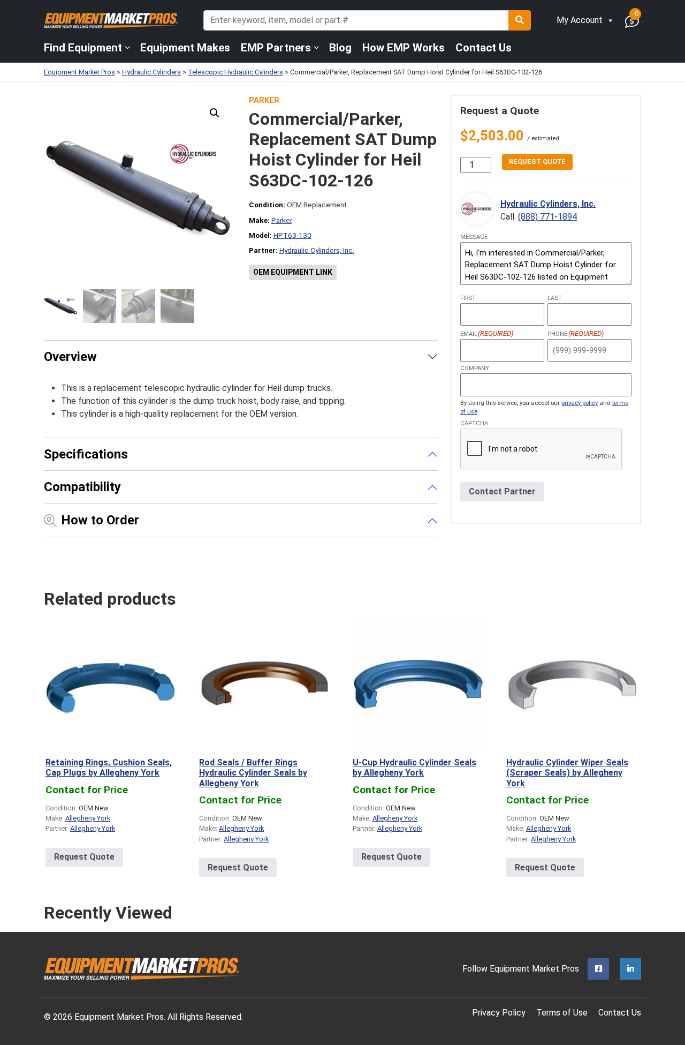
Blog (340, 47)
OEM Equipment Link (292, 272)
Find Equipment (83, 47)
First (468, 298)
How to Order (100, 520)
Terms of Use (562, 1013)
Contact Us (483, 47)
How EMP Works (403, 47)
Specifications (86, 454)
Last (554, 298)
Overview (70, 356)
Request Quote (537, 161)
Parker (264, 100)
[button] (214, 113)
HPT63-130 (292, 235)
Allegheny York (87, 818)
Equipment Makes (185, 47)
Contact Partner (502, 491)
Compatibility (82, 486)
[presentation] (541, 449)
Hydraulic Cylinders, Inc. (316, 250)
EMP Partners (276, 47)
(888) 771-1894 (547, 217)
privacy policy (579, 403)
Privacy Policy (499, 1013)
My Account (580, 20)
